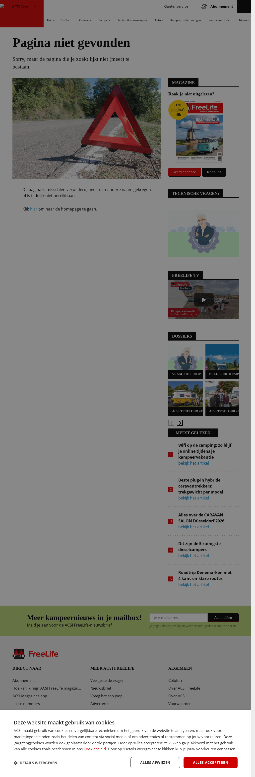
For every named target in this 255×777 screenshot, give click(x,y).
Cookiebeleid (95, 748)
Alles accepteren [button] (210, 762)
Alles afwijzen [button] (155, 762)
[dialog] (125, 743)
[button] (35, 763)
